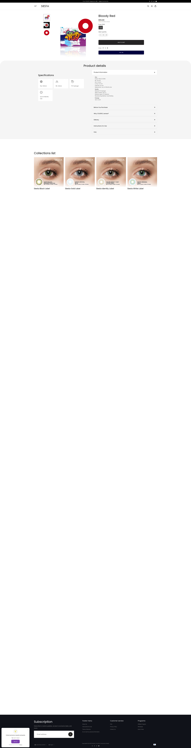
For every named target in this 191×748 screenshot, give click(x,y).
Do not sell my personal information (90, 731)
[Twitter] (150, 1)
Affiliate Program (142, 724)
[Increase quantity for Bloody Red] (106, 35)
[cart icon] (155, 6)
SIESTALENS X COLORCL (95, 743)
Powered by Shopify (105, 743)
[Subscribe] (70, 734)
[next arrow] (92, 36)
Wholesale (140, 726)
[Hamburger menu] (35, 6)
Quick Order (141, 729)
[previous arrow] (54, 36)
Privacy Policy (113, 726)
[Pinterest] (107, 48)
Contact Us (113, 729)
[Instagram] (152, 1)
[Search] (148, 6)
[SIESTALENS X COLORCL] (45, 6)
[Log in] (151, 6)
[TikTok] (154, 1)
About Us (84, 724)
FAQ (111, 724)
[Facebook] (103, 48)
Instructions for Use (87, 726)
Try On (121, 52)
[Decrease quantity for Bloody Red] (100, 35)
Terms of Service (86, 729)
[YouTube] (156, 1)
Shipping (99, 21)
